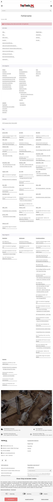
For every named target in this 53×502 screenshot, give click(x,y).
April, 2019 (38, 194)
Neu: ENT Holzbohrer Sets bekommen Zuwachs (24, 218)
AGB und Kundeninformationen (8, 468)
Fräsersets (38, 71)
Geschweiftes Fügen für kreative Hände (9, 227)
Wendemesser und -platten (8, 106)
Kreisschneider (22, 81)
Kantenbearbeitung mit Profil (8, 79)
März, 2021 (21, 153)
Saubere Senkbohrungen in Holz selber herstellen (9, 136)
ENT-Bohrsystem (22, 92)
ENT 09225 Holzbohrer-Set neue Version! (26, 175)
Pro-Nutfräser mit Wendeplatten (27, 221)
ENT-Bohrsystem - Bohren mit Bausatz (42, 218)
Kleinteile (4, 112)
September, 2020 (39, 162)
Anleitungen (21, 238)
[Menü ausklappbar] (2, 6)
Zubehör (21, 100)
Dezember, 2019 (6, 194)
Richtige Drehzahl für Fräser (26, 178)
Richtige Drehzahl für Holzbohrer (9, 179)
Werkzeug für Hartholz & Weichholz (24, 182)
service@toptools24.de (10, 453)
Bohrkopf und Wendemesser (27, 94)
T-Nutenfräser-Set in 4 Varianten (9, 210)
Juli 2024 (21, 132)
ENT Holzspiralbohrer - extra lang (43, 188)
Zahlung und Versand (5, 475)
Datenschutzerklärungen (6, 473)
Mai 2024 (38, 132)
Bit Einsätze (21, 90)
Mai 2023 (21, 139)
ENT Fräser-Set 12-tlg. (7, 166)
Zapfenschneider (23, 88)
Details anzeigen (44, 499)
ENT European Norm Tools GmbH (9, 123)
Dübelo (37, 75)
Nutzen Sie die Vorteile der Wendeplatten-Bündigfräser (42, 143)
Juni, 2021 (38, 146)
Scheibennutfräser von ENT (26, 166)
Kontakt (29, 451)
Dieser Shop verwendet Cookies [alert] (26, 478)
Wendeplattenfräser (6, 86)
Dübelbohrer (22, 73)
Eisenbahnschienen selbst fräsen (43, 197)
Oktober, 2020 (22, 162)
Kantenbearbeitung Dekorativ (8, 81)
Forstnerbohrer (22, 75)
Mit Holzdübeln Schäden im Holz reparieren (26, 136)
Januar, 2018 (5, 214)
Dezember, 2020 (39, 153)
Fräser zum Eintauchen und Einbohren (25, 189)
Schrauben (23, 98)
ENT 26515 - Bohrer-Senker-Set (26, 164)
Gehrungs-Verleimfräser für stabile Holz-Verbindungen (8, 143)
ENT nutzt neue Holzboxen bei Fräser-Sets (25, 204)
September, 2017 (39, 214)
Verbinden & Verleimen (7, 83)
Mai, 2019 (21, 194)
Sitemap (29, 448)
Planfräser (4, 75)
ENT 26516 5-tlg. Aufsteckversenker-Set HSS (25, 150)
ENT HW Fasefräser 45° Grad (9, 164)
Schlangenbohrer (23, 85)
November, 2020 (6, 162)
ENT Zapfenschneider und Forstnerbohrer (41, 166)
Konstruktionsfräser (6, 85)
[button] (50, 1)
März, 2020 (38, 185)
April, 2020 (21, 185)
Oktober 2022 (5, 146)
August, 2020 (5, 171)
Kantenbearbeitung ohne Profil (9, 77)
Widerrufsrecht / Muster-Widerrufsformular (10, 470)
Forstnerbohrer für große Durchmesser (7, 191)
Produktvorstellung (40, 238)
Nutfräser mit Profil (6, 73)
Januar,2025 (5, 132)
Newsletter (30, 446)
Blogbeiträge (30, 443)
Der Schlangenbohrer (41, 169)
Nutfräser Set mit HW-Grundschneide (24, 157)
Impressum (13, 489)
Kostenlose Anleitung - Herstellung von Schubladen (25, 143)
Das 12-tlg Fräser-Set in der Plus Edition (26, 211)
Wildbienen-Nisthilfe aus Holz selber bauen (42, 136)
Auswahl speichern (29, 499)
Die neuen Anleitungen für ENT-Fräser (9, 198)
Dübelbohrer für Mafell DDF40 (43, 175)
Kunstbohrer (22, 79)
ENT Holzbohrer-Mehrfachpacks (27, 160)
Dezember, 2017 (22, 214)
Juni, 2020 (38, 171)
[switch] (6, 494)
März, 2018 (38, 207)
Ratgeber (4, 359)
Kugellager (4, 104)
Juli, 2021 (21, 146)
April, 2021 (4, 153)
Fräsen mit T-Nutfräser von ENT (43, 155)
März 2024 (4, 139)
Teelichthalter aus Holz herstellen (7, 150)
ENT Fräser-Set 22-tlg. (7, 155)
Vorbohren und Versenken (8, 187)
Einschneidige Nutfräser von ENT (43, 150)
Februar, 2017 (5, 223)
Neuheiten (22, 103)
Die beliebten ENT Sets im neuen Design (43, 211)
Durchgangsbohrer (23, 71)
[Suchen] (50, 10)
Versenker (21, 86)
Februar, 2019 (22, 207)
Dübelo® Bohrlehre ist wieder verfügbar (25, 198)
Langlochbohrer (22, 83)
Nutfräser (4, 71)
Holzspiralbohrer (22, 77)
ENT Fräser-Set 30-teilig (42, 173)
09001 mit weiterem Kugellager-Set (9, 175)
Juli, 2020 (21, 171)
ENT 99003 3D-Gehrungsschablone (40, 159)
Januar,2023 (38, 139)
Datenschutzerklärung (46, 473)
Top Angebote (23, 104)
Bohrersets (38, 73)
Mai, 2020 (4, 185)
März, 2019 (4, 207)
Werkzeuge (4, 110)
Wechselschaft (24, 96)
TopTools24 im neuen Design (9, 216)
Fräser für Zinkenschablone (26, 200)
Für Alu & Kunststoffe (7, 88)
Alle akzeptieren (11, 499)
